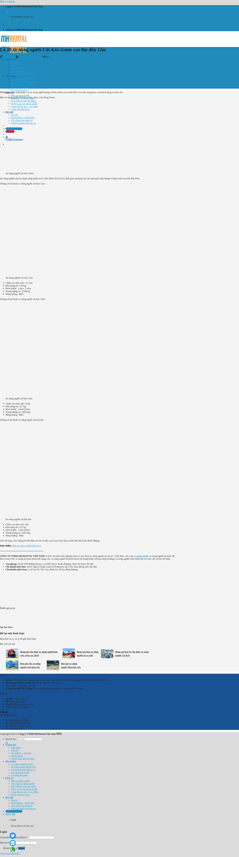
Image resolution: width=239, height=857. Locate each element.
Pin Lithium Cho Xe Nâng (23, 101)
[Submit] (7, 742)
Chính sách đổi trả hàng (22, 73)
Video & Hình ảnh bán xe (23, 808)
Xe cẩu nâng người (20, 87)
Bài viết (9, 797)
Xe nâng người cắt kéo (22, 79)
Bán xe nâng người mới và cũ (27, 545)
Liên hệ (14, 65)
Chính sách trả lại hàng (17, 707)
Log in (21, 848)
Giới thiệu (16, 62)
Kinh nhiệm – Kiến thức (22, 803)
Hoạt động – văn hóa (21, 67)
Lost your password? (10, 853)
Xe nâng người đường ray (23, 84)
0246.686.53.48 (17, 701)
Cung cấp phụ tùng (20, 794)
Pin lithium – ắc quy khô (17, 725)
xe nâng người (141, 556)
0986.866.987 (21, 698)
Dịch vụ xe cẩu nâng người (24, 789)
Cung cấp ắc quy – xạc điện (24, 792)
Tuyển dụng (17, 70)
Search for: (11, 739)
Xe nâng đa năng (19, 90)
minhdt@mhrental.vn (23, 704)
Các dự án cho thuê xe (22, 805)
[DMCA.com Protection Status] (59, 734)
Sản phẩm (11, 76)
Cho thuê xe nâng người (22, 783)
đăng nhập (14, 639)
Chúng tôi (11, 59)
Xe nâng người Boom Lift (23, 81)
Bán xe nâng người (20, 95)
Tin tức (14, 800)
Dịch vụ (10, 778)
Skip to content (7, 1)
